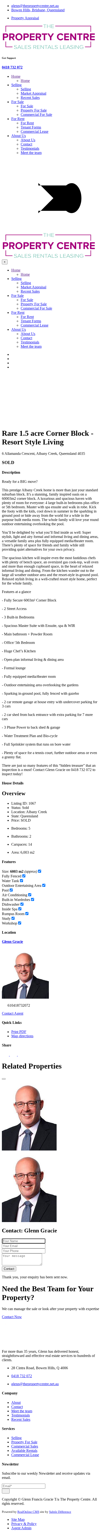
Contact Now (12, 1317)
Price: (15, 820)
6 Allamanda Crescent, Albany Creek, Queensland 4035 (43, 454)
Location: (18, 812)
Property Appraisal (25, 18)
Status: (16, 808)
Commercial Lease (34, 131)
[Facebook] (13, 354)
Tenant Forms (31, 127)
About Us (18, 136)
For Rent (17, 119)
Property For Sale (34, 110)
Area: (15, 852)
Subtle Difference (60, 1512)
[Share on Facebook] (6, 1055)
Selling (16, 85)
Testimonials (30, 148)
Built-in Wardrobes (16, 900)
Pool (5, 890)
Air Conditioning (14, 895)
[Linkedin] (13, 363)
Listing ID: (19, 803)
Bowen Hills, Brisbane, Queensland (38, 10)
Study (6, 918)
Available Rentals (24, 1451)
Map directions (22, 1036)
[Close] (4, 1079)
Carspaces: (19, 844)
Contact (26, 144)
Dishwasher (10, 904)
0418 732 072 (12, 67)
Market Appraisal (33, 93)
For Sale (17, 102)
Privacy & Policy (24, 1524)
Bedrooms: (19, 828)
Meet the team (31, 153)
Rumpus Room (13, 914)
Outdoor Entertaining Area (21, 886)
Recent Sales (30, 98)
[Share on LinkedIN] (21, 1055)
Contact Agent (12, 1013)
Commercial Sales (24, 1446)
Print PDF (18, 1032)
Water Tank (10, 881)
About (16, 1403)
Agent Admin (21, 1528)
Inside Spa (9, 909)
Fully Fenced (11, 876)
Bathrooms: (19, 836)
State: (15, 816)
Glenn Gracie (12, 942)
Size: (19, 871)
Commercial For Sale (36, 115)
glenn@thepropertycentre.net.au (35, 6)
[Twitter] (13, 359)
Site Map (18, 1520)
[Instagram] (13, 367)
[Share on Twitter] (14, 1055)
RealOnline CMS (28, 1512)
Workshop (9, 923)
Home (15, 76)
